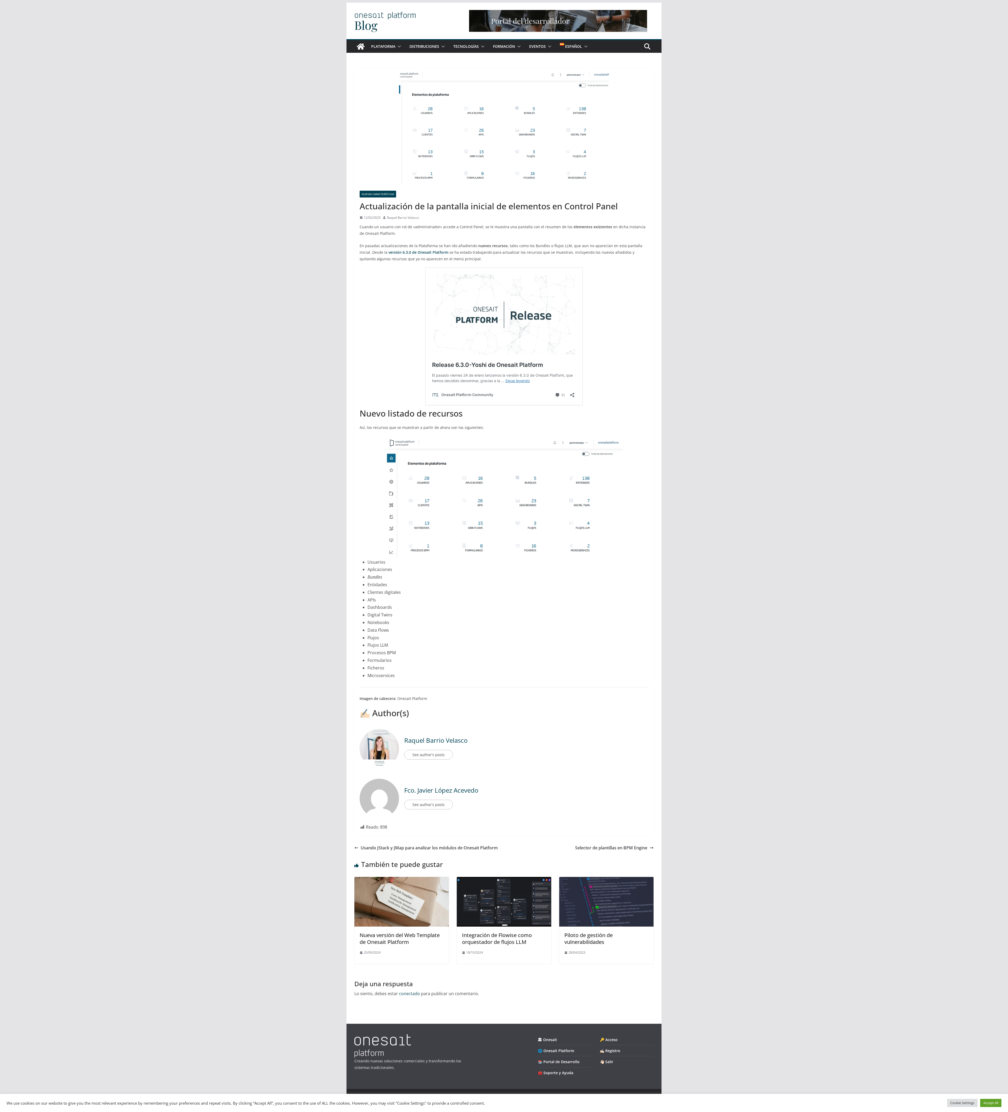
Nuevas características (378, 194)
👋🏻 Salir (606, 1061)
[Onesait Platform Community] (360, 46)
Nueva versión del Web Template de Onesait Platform (400, 938)
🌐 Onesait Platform (556, 1050)
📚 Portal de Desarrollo (559, 1061)
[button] (398, 46)
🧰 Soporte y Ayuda (555, 1072)
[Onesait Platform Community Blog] (382, 1037)
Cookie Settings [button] (962, 1102)
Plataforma (383, 46)
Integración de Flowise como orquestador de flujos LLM (497, 938)
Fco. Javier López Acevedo (441, 790)
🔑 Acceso (609, 1039)
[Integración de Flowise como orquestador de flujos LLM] (504, 881)
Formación (504, 46)
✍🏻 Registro (610, 1050)
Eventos (537, 46)
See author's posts (428, 754)
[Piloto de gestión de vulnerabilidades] (606, 881)
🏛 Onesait (547, 1039)
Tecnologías (466, 46)
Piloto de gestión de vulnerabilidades (588, 938)
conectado (409, 993)
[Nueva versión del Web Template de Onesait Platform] (401, 881)
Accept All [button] (990, 1102)
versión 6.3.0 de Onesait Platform (417, 252)
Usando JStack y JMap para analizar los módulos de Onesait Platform (429, 848)
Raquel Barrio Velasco (403, 217)
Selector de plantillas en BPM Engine (611, 848)
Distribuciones (424, 46)
